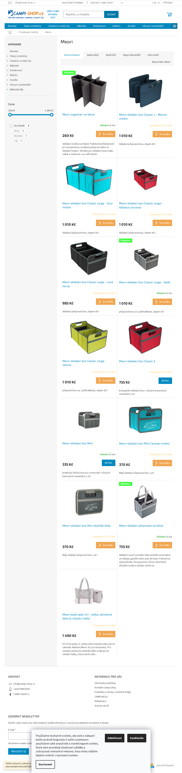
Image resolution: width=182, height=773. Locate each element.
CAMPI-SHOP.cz (22, 694)
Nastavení (45, 764)
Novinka (20, 136)
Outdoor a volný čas (20, 61)
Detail (165, 380)
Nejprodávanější (131, 55)
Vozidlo (14, 80)
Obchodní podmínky (73, 2)
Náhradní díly (16, 89)
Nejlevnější (93, 55)
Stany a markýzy (18, 56)
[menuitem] (12, 26)
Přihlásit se (18, 751)
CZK (154, 2)
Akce (19, 131)
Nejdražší (111, 55)
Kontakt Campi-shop (102, 2)
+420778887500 (22, 689)
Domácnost (16, 70)
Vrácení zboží (102, 706)
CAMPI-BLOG (101, 697)
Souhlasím (137, 738)
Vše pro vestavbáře (20, 85)
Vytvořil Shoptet (165, 765)
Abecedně (153, 55)
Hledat (111, 14)
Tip (18, 141)
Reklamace (100, 701)
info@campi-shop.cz (24, 684)
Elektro (14, 75)
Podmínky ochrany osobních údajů (113, 692)
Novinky (14, 51)
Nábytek (14, 66)
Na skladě (21, 126)
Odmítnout (115, 738)
